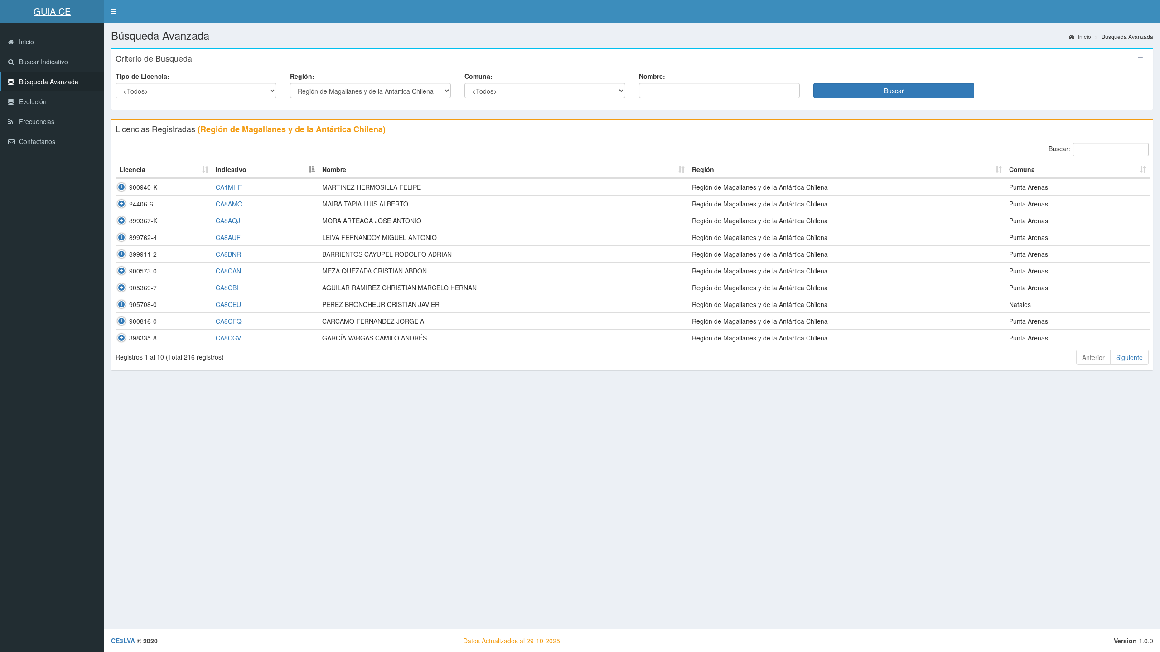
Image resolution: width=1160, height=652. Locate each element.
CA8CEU (228, 304)
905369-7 (143, 287)
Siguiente (1129, 357)
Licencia (132, 169)
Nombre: (652, 76)
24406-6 (141, 203)
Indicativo (231, 169)
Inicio (1084, 36)
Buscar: (1059, 148)
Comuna (1022, 169)
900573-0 (143, 270)
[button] (113, 11)
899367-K (143, 220)
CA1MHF (229, 187)
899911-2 (143, 254)
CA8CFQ (229, 321)
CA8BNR (228, 254)
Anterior (1093, 357)
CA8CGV (228, 337)
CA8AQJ (228, 220)
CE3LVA (123, 640)
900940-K (143, 187)
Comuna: (478, 76)
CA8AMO (229, 203)
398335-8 (143, 337)
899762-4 (143, 237)
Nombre (334, 169)
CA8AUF (228, 237)
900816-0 (143, 321)
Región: (302, 76)
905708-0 (143, 304)
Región (703, 169)
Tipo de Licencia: (142, 76)
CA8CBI (227, 287)
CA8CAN (228, 270)
